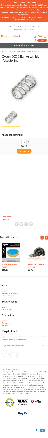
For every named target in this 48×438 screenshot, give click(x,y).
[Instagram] (16, 354)
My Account (19, 26)
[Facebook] (4, 354)
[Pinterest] (10, 354)
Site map (5, 325)
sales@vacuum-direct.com (25, 29)
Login (4, 307)
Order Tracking (8, 309)
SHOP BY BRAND (29, 45)
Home (11, 26)
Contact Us (35, 26)
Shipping (5, 291)
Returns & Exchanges (10, 293)
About (27, 26)
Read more (7, 217)
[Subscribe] (43, 346)
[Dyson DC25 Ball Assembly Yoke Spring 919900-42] (24, 87)
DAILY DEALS (17, 45)
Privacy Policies (8, 296)
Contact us (6, 323)
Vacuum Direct (14, 369)
